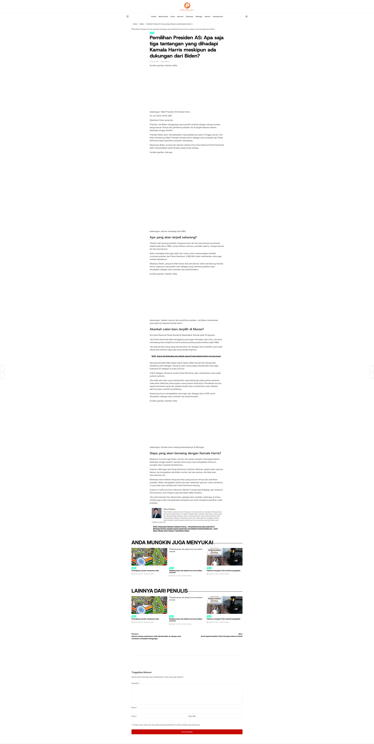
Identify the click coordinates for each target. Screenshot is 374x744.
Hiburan (207, 16)
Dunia (172, 16)
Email (134, 716)
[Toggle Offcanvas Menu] (128, 16)
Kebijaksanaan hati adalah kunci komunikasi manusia (185, 571)
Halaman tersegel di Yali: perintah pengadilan (223, 571)
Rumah (153, 16)
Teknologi (189, 16)
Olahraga (198, 16)
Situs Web (192, 716)
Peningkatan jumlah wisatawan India (145, 571)
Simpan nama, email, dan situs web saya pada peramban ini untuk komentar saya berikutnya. (166, 725)
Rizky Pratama (165, 61)
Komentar (135, 683)
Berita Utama (163, 16)
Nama (134, 707)
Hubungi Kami (218, 16)
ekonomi (180, 16)
